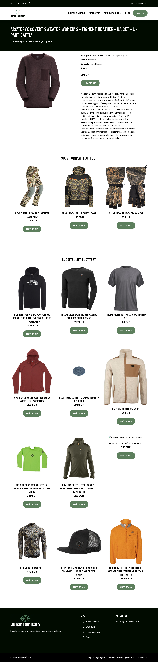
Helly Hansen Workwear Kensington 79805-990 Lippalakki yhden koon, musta (79, 571)
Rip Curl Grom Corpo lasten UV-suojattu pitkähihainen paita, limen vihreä (32, 488)
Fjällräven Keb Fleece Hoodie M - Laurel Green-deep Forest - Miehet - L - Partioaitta (79, 488)
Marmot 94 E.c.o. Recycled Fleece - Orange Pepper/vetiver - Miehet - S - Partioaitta (126, 571)
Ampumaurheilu (112, 13)
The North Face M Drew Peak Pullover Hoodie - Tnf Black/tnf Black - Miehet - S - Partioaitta (32, 318)
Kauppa (140, 13)
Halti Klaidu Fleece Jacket (125, 409)
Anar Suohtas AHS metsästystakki (79, 213)
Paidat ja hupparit (43, 41)
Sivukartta (142, 657)
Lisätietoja (90, 83)
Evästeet (111, 657)
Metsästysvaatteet (22, 41)
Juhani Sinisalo (76, 13)
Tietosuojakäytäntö (126, 657)
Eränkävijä (94, 13)
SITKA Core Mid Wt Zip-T (32, 567)
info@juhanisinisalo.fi (137, 3)
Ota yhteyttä (99, 657)
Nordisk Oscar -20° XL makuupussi (126, 443)
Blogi (128, 13)
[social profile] (29, 3)
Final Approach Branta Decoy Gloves (126, 213)
